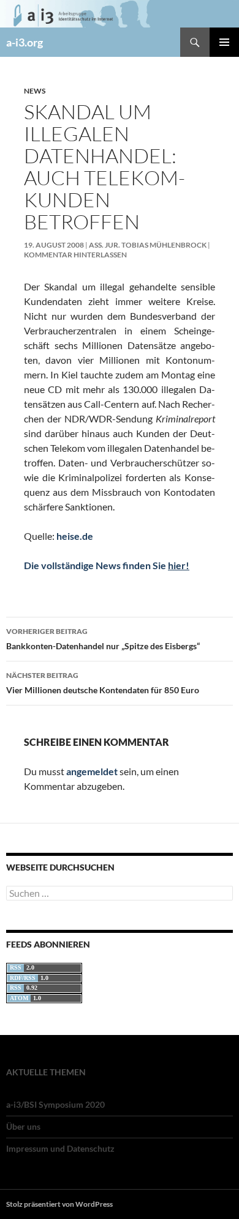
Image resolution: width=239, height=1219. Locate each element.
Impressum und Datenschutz (60, 1148)
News (34, 90)
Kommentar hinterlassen (75, 254)
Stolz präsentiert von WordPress (59, 1204)
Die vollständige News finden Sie (106, 565)
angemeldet (92, 771)
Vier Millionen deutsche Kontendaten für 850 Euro (102, 683)
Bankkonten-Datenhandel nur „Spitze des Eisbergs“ (103, 639)
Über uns (23, 1126)
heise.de (74, 536)
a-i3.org (24, 42)
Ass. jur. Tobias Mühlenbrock (148, 244)
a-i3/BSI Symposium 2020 (55, 1104)
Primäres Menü (224, 42)
